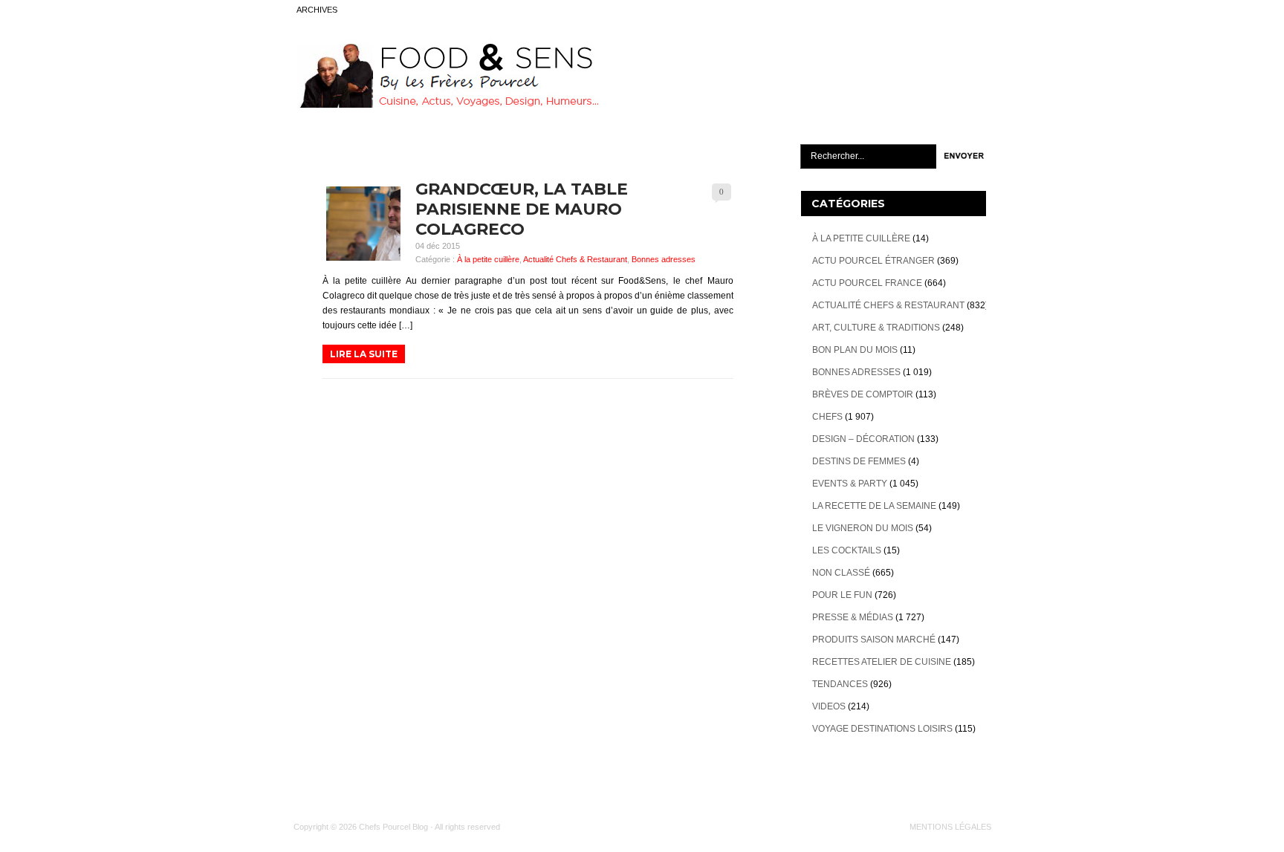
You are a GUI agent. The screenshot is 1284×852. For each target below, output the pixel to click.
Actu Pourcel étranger (873, 261)
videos (829, 706)
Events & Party (849, 483)
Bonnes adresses (664, 259)
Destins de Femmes (859, 461)
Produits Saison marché (874, 639)
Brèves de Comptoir (862, 394)
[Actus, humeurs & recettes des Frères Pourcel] (447, 105)
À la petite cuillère (488, 259)
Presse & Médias (852, 617)
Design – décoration (863, 439)
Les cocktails (846, 550)
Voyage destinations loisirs (882, 728)
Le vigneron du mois (862, 528)
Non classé (841, 573)
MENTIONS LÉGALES (950, 826)
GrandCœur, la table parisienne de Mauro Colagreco (521, 209)
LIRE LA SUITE (364, 354)
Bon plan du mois (855, 350)
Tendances (840, 684)
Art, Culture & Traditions (876, 327)
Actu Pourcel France (867, 283)
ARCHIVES (316, 9)
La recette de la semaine (874, 506)
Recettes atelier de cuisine (881, 662)
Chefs (827, 417)
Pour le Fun (842, 595)
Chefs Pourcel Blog (393, 826)
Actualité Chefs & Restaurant (575, 259)
